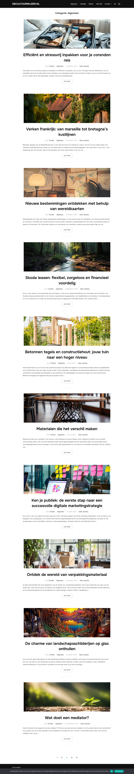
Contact (107, 4)
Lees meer (68, 81)
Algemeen (73, 4)
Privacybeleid (16, 767)
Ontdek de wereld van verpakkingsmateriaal (67, 574)
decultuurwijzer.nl (26, 3)
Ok (111, 771)
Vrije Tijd (99, 4)
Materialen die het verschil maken (66, 428)
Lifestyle (83, 4)
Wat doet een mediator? (67, 717)
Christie (51, 66)
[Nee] (132, 771)
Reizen (91, 4)
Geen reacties (84, 66)
